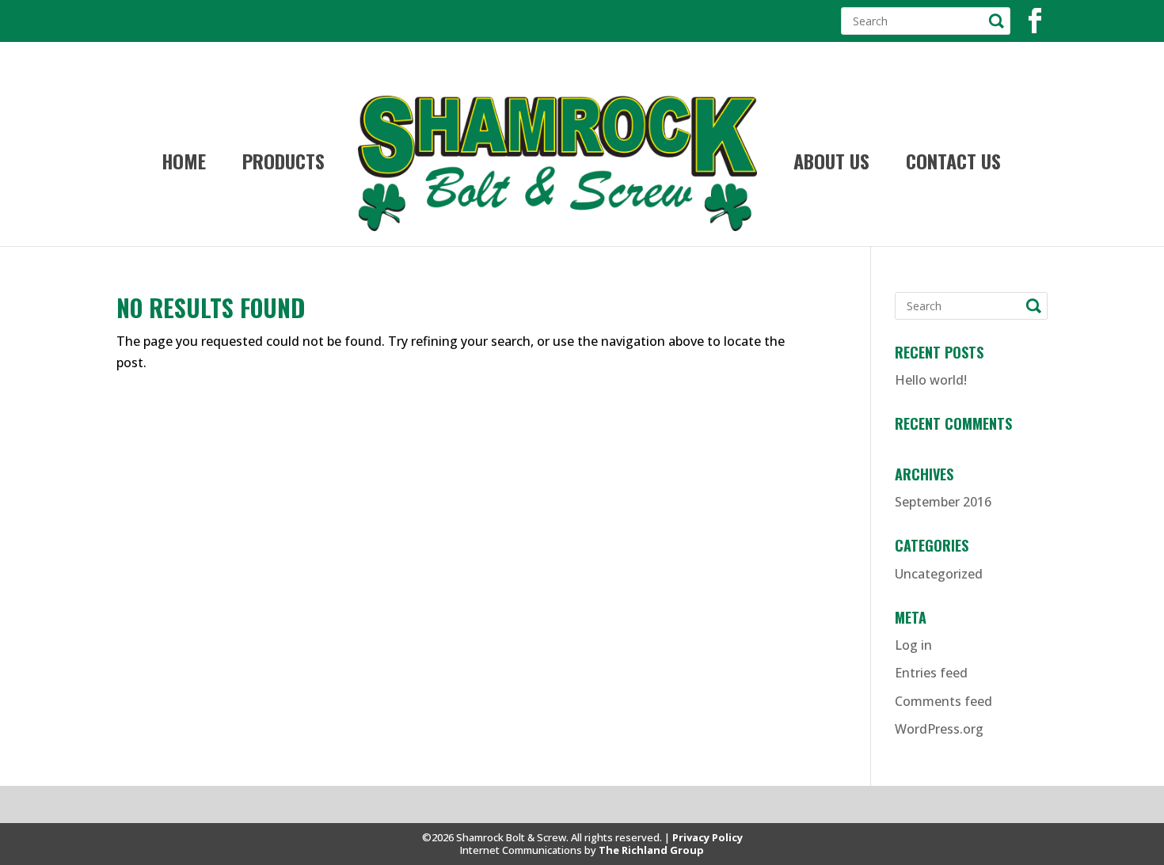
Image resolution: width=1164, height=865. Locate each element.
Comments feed (943, 701)
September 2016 (943, 501)
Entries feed (931, 672)
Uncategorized (939, 573)
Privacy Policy (707, 837)
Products (283, 165)
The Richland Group (651, 850)
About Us (831, 165)
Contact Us (953, 165)
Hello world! (931, 380)
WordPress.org (939, 729)
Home (184, 165)
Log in (913, 645)
